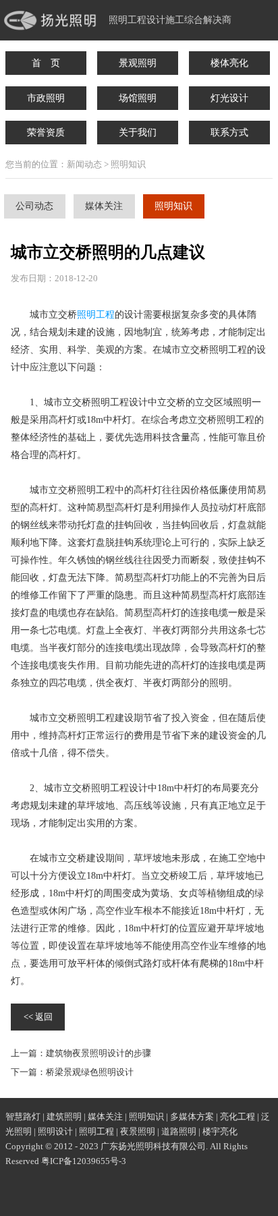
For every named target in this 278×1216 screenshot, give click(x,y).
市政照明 (46, 98)
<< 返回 (38, 1017)
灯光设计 (229, 98)
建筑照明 (64, 1116)
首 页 (46, 63)
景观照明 (138, 63)
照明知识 (173, 206)
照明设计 (55, 1131)
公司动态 (34, 206)
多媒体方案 (192, 1116)
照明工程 (96, 315)
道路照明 (178, 1131)
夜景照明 (137, 1131)
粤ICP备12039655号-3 (83, 1161)
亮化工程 (237, 1116)
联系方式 (229, 132)
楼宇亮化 (220, 1131)
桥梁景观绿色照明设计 (90, 1072)
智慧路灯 (22, 1116)
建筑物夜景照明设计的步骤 (98, 1053)
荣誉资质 (46, 132)
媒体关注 (104, 206)
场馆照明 (138, 98)
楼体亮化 (229, 63)
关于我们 (138, 132)
